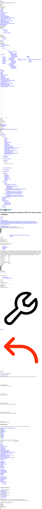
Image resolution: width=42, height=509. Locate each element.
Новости (1, 464)
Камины (3, 221)
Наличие (4, 248)
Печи (1, 221)
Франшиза (2, 466)
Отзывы (3, 249)
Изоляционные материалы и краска (6, 454)
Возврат (1, 371)
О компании (2, 461)
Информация (2, 467)
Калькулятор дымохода (6, 45)
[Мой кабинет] (0, 130)
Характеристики (5, 247)
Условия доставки (3, 471)
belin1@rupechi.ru (3, 494)
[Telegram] (11, 209)
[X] (5, 209)
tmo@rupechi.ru (3, 37)
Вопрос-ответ (2, 479)
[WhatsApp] (8, 209)
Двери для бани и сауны (4, 451)
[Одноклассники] (2, 209)
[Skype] (9, 209)
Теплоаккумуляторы (13, 226)
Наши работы (2, 462)
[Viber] (6, 209)
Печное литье (18, 221)
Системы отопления (3, 446)
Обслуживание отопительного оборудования (14, 191)
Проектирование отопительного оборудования (15, 195)
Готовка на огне (30, 222)
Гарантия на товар (3, 472)
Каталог (6, 138)
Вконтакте (4, 38)
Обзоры (1, 480)
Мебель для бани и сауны (20, 223)
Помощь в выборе (8, 202)
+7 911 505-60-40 (3, 493)
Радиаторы (2, 226)
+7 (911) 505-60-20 (3, 490)
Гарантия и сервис (3, 463)
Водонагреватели (7, 226)
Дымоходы (9, 221)
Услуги (6, 183)
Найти (2, 504)
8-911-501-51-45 (3, 25)
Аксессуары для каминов (25, 221)
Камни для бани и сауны (11, 223)
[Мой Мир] (4, 209)
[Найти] (1, 5)
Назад (7, 137)
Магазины (2, 46)
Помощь (1, 474)
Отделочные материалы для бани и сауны (10, 222)
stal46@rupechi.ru (3, 491)
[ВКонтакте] (1, 209)
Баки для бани (13, 221)
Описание (4, 246)
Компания (2, 459)
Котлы (6, 221)
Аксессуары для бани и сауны (22, 222)
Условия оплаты (3, 470)
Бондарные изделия (6, 224)
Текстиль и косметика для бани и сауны (7, 457)
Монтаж (1, 329)
